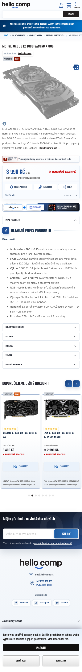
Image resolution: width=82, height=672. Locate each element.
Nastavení (41, 647)
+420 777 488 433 (44, 581)
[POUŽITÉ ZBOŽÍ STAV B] (20, 409)
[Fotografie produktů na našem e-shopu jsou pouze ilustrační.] (4, 124)
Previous (68, 383)
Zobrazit (23, 466)
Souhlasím (61, 660)
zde (66, 639)
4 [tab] (39, 495)
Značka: (9, 195)
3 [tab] (36, 495)
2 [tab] (32, 495)
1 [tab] (29, 495)
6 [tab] (46, 495)
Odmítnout (21, 660)
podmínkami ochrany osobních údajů (53, 543)
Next (76, 383)
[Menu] (77, 5)
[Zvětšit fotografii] (76, 67)
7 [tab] (50, 495)
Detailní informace (48, 148)
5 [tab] (43, 495)
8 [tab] (53, 495)
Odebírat (66, 533)
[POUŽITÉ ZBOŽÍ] (61, 409)
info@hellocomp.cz (44, 574)
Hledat (71, 14)
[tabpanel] (20, 440)
